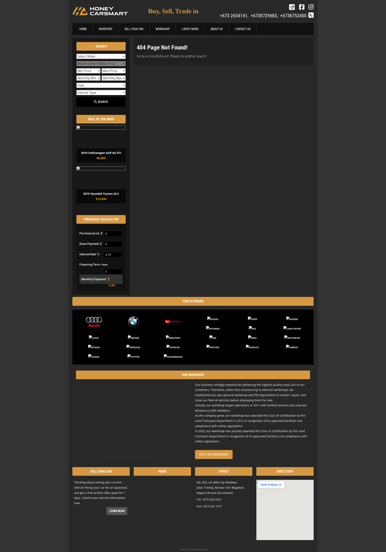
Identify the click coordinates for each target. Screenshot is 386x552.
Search (102, 101)
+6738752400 (293, 16)
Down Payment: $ (90, 243)
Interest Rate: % (89, 254)
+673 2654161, (234, 16)
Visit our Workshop (214, 454)
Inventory (105, 29)
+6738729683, (264, 16)
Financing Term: (93, 264)
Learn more (117, 511)
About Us (217, 29)
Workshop (163, 29)
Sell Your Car (134, 29)
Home (83, 29)
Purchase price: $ (91, 233)
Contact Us (242, 29)
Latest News (190, 29)
